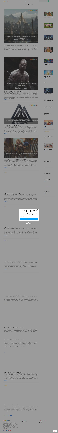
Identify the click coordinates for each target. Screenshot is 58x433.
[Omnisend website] (29, 222)
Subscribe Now (29, 218)
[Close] (37, 210)
